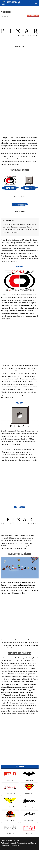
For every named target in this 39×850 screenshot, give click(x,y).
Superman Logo (29, 793)
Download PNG (33, 15)
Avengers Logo (29, 807)
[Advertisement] (19, 72)
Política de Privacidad (8, 843)
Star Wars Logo (10, 833)
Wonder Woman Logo (10, 807)
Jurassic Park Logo (10, 820)
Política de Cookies (23, 843)
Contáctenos (15, 846)
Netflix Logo (10, 780)
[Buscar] (30, 3)
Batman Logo (29, 780)
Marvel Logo (29, 833)
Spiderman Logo (10, 793)
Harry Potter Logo (29, 820)
